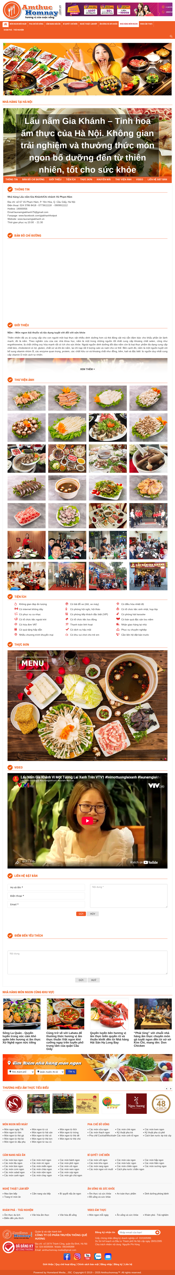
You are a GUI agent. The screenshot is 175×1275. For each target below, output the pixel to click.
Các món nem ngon (69, 1169)
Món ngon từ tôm (12, 1132)
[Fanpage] (67, 1256)
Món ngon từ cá (40, 1129)
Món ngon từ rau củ (41, 1142)
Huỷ (93, 980)
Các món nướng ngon (155, 1166)
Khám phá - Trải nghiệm (18, 1210)
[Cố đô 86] (14, 1103)
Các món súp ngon (69, 1172)
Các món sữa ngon (98, 1129)
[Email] (108, 1256)
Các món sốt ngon (98, 1160)
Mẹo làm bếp (10, 1194)
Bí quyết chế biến (99, 1155)
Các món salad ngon (14, 1172)
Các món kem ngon (154, 1129)
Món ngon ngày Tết (13, 1129)
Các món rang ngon (99, 1166)
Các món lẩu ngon (13, 1163)
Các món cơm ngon (14, 1169)
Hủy (92, 913)
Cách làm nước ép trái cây (158, 1135)
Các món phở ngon (69, 1163)
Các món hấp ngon (154, 1160)
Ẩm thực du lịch (12, 1215)
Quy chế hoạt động (65, 1264)
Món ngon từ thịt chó (70, 1139)
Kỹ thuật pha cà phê (155, 1132)
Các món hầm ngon (154, 1163)
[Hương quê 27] (87, 1103)
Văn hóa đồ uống (68, 1215)
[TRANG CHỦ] (6, 24)
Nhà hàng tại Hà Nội (17, 102)
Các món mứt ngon (41, 1160)
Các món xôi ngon (69, 1166)
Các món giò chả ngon (71, 1175)
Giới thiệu (48, 1264)
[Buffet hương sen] (38, 1103)
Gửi (81, 913)
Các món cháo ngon (42, 1169)
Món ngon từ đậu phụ (14, 1142)
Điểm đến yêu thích (14, 1218)
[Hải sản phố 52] (161, 1103)
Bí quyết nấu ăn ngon (70, 1194)
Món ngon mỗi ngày (15, 1124)
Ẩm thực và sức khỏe (100, 1194)
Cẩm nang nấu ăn (14, 1155)
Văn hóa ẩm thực (40, 1215)
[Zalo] (97, 1256)
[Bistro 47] (136, 1103)
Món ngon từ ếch (68, 1129)
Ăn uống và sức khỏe (101, 1188)
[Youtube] (87, 1256)
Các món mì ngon (41, 1163)
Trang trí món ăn (12, 1197)
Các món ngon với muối (101, 1169)
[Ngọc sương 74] (112, 1103)
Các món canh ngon (14, 1175)
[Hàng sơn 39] (63, 1103)
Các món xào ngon (126, 1160)
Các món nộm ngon (41, 1172)
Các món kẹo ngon (13, 1160)
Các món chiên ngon (127, 1166)
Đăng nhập (106, 1264)
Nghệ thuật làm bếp (16, 1188)
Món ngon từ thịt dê (69, 1135)
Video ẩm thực (97, 1210)
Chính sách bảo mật (88, 1264)
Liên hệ (128, 1264)
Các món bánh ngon (70, 1160)
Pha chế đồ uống (98, 1124)
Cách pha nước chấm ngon (130, 1169)
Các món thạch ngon (99, 1132)
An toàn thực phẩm (126, 1194)
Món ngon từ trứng (69, 1132)
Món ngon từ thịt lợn (42, 1139)
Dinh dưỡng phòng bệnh (157, 1194)
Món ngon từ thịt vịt (41, 1135)
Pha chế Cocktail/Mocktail (102, 1135)
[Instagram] (77, 1256)
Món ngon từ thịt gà (14, 1135)
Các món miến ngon (42, 1166)
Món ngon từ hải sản (42, 1132)
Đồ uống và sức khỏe (100, 1197)
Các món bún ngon (13, 1166)
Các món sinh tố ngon (128, 1135)
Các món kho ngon (98, 1163)
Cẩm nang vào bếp (41, 1194)
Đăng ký (118, 1264)
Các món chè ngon (126, 1129)
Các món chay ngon (42, 1175)
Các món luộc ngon (126, 1163)
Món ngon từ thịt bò (14, 1139)
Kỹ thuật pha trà (125, 1132)
